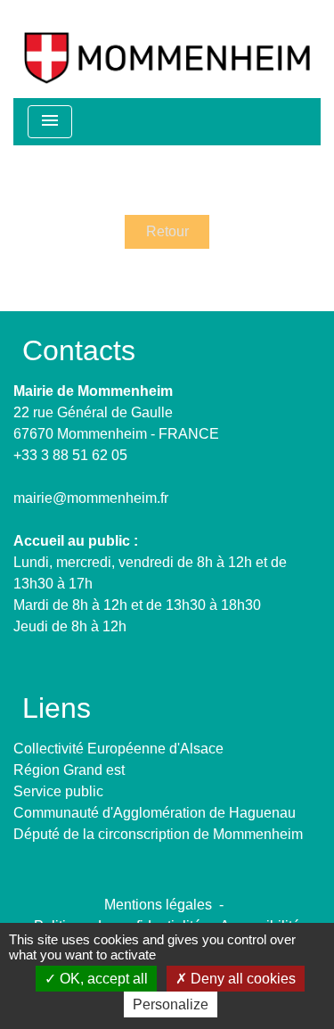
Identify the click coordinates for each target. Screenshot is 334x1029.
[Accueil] (167, 49)
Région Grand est (69, 770)
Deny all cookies (241, 978)
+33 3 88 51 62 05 (70, 455)
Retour (167, 231)
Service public (58, 791)
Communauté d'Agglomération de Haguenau (154, 812)
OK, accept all (102, 978)
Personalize (170, 1004)
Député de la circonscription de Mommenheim (158, 834)
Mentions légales (158, 904)
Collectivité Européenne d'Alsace (118, 748)
